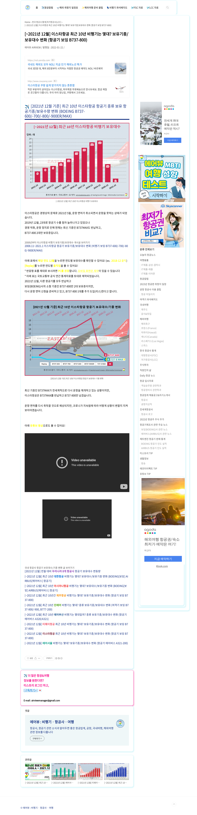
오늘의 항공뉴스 (148, 254)
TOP (174, 804)
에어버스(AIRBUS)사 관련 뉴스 (156, 433)
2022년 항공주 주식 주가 (152, 419)
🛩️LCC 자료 (152, 7)
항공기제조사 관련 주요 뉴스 (154, 424)
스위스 (144, 345)
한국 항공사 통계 (148, 350)
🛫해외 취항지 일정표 (67, 7)
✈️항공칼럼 (47, 7)
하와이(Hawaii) (148, 332)
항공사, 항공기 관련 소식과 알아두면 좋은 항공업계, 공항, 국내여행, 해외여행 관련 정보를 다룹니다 (71, 730)
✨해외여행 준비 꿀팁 (92, 7)
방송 (143, 463)
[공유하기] (35, 658)
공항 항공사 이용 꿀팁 (150, 289)
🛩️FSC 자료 (137, 7)
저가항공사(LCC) (149, 359)
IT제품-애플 (147, 269)
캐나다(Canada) (149, 336)
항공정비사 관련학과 (151, 390)
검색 (167, 7)
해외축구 (145, 323)
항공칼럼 (144, 278)
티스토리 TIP (146, 453)
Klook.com (162, 566)
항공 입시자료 (146, 380)
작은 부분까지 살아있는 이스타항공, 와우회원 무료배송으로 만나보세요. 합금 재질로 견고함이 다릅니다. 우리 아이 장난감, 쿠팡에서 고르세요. (67, 91)
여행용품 (144, 260)
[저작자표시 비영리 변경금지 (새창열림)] (59, 658)
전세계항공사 (146, 409)
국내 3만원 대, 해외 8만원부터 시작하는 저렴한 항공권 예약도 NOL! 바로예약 (65, 68)
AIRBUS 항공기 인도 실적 (153, 448)
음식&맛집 (146, 313)
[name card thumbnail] (120, 724)
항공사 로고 (147, 414)
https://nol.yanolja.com (39, 60)
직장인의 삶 (145, 370)
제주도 (144, 309)
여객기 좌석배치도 (149, 299)
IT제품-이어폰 (148, 273)
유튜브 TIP (145, 473)
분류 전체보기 (147, 249)
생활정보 (144, 458)
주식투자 (144, 364)
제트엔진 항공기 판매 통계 (152, 439)
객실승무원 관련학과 (151, 385)
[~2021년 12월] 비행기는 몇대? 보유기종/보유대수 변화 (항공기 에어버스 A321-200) (76, 643)
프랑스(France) (148, 328)
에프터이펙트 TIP (148, 468)
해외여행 (144, 319)
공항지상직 (146, 404)
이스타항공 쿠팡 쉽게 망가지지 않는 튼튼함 (51, 85)
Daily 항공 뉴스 (147, 375)
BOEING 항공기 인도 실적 (154, 443)
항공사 (144, 400)
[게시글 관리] (39, 658)
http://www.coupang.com (40, 81)
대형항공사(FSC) (149, 355)
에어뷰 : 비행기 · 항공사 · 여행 (52, 722)
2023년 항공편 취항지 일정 (153, 284)
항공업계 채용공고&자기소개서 (155, 395)
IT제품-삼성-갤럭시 (150, 265)
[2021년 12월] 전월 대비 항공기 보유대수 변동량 (63, 571)
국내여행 (144, 304)
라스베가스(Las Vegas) (152, 341)
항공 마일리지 (148, 294)
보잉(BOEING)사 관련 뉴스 (154, 429)
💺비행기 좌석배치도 (117, 7)
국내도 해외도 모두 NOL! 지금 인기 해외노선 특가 (55, 64)
